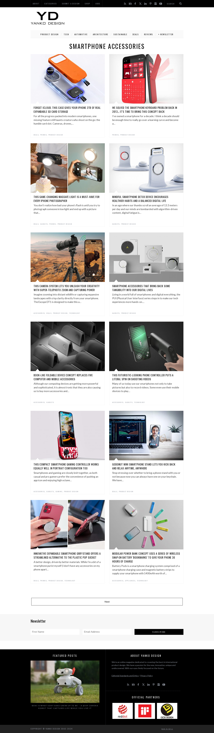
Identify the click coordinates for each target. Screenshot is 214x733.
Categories (50, 3)
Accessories (39, 313)
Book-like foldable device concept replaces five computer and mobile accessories (63, 377)
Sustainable (120, 34)
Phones (43, 135)
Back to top (166, 729)
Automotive (81, 34)
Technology (74, 313)
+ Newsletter (166, 34)
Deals (136, 34)
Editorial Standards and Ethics (125, 675)
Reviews (148, 34)
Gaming (59, 491)
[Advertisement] (130, 18)
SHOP (87, 3)
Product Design (49, 34)
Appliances (130, 581)
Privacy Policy (146, 675)
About (36, 3)
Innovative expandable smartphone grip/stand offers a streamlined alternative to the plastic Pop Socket (67, 555)
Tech (66, 34)
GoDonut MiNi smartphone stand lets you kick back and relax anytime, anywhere (143, 466)
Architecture (100, 34)
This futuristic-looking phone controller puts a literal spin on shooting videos (143, 377)
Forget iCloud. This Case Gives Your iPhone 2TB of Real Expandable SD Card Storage (67, 109)
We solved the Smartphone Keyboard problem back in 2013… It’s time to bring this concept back (144, 109)
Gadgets (44, 224)
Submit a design (71, 3)
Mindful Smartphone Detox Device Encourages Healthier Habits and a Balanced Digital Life (140, 199)
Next (107, 601)
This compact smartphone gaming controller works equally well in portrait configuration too (66, 466)
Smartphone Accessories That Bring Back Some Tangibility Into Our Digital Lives (141, 288)
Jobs (97, 3)
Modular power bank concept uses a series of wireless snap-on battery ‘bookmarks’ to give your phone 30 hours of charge (146, 557)
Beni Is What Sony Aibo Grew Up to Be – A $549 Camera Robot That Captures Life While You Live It (65, 706)
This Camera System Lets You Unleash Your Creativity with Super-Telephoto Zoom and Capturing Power (67, 288)
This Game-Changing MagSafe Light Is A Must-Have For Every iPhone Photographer (67, 199)
